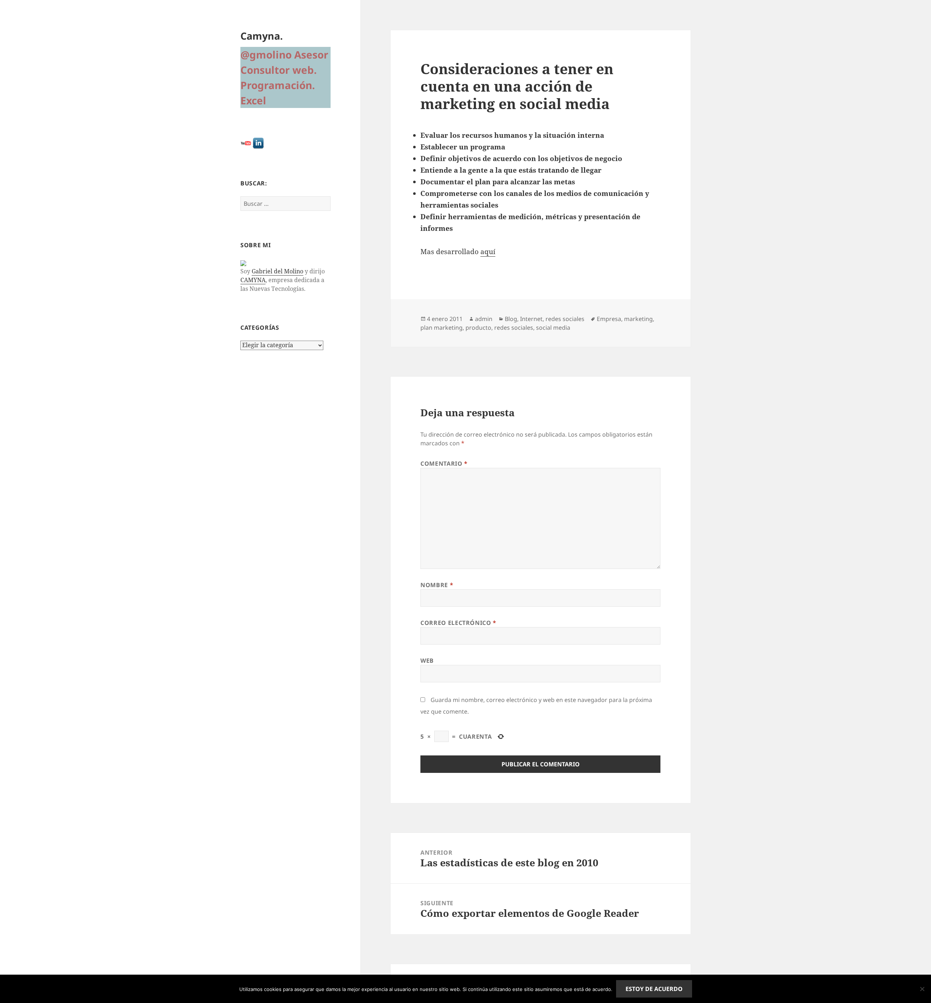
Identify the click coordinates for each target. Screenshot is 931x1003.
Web (427, 661)
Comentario (444, 464)
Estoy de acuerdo (654, 989)
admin (483, 319)
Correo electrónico (458, 623)
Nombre (436, 585)
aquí (487, 251)
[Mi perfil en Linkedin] (258, 143)
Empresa (609, 319)
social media (553, 328)
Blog (511, 319)
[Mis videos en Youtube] (245, 143)
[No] (922, 988)
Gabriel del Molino (277, 271)
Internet (531, 319)
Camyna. (261, 36)
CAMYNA (252, 280)
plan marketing (441, 328)
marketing (638, 319)
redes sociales (565, 319)
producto (478, 328)
